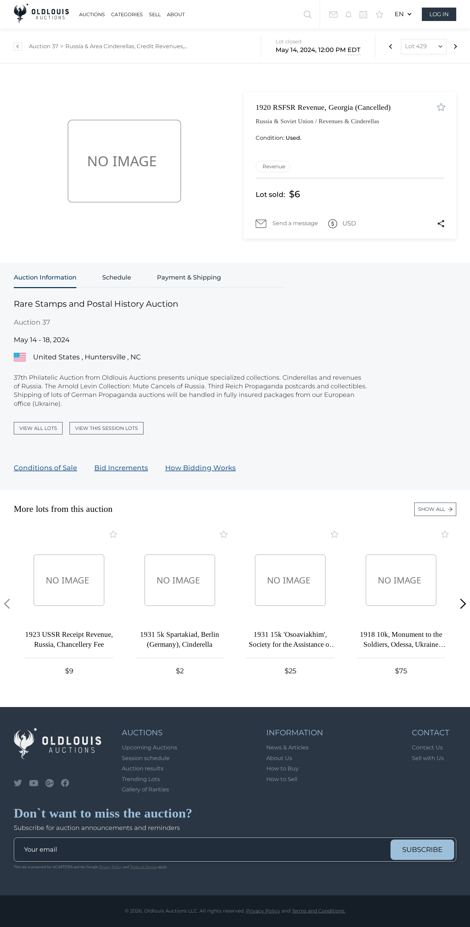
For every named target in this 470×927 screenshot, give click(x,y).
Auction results (142, 768)
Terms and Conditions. (318, 911)
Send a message (295, 223)
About (176, 14)
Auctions (92, 14)
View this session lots (106, 428)
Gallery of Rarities (145, 789)
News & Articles (287, 747)
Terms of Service (143, 866)
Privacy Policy (110, 866)
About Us (279, 758)
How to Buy (282, 768)
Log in (439, 14)
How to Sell (281, 779)
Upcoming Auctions (149, 747)
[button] (9, 604)
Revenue (274, 166)
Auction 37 (43, 46)
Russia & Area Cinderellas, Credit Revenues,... (126, 46)
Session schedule (146, 758)
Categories (127, 14)
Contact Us (427, 747)
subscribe (422, 849)
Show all (431, 509)
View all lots (38, 428)
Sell (155, 14)
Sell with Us (428, 758)
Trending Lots (141, 779)
